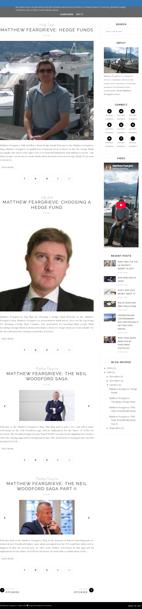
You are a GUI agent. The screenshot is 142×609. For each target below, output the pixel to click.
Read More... (8, 167)
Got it (79, 14)
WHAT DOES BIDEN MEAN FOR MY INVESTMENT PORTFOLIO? (127, 343)
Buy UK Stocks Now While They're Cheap (127, 304)
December (115, 376)
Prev (5, 406)
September (115, 428)
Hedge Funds (46, 25)
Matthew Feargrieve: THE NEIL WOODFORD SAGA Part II (122, 420)
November (115, 380)
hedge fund (47, 197)
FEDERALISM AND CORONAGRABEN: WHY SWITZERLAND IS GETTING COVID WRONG (128, 322)
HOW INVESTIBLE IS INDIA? (127, 279)
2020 (109, 368)
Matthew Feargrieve (47, 369)
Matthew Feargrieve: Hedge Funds (46, 29)
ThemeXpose (38, 605)
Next (89, 406)
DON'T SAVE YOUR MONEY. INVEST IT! (126, 292)
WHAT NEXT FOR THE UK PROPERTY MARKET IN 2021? (128, 265)
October (114, 385)
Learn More (66, 14)
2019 (109, 372)
